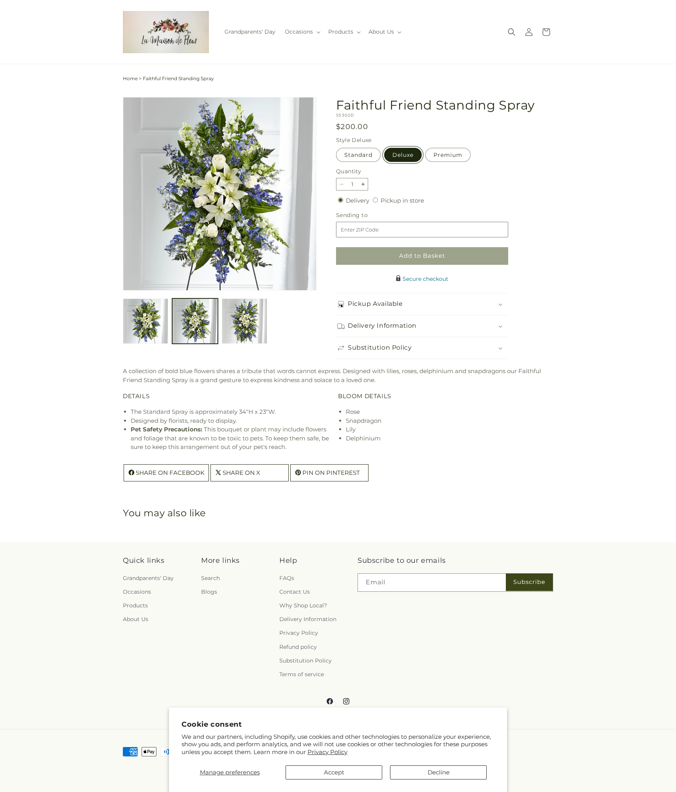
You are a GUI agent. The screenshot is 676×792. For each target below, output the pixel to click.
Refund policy (298, 646)
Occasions (137, 591)
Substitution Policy (305, 660)
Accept (334, 772)
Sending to (363, 215)
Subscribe (529, 581)
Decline (438, 772)
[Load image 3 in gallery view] (244, 321)
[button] (302, 31)
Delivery (358, 200)
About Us (135, 619)
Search (210, 577)
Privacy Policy (327, 752)
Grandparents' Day (148, 577)
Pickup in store (402, 200)
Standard (358, 154)
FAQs (286, 577)
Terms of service (301, 673)
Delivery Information (307, 619)
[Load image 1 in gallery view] (145, 321)
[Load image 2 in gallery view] (195, 321)
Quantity (348, 171)
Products (135, 605)
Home (130, 78)
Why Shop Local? (303, 605)
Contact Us (294, 591)
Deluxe (403, 154)
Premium (447, 154)
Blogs (209, 591)
